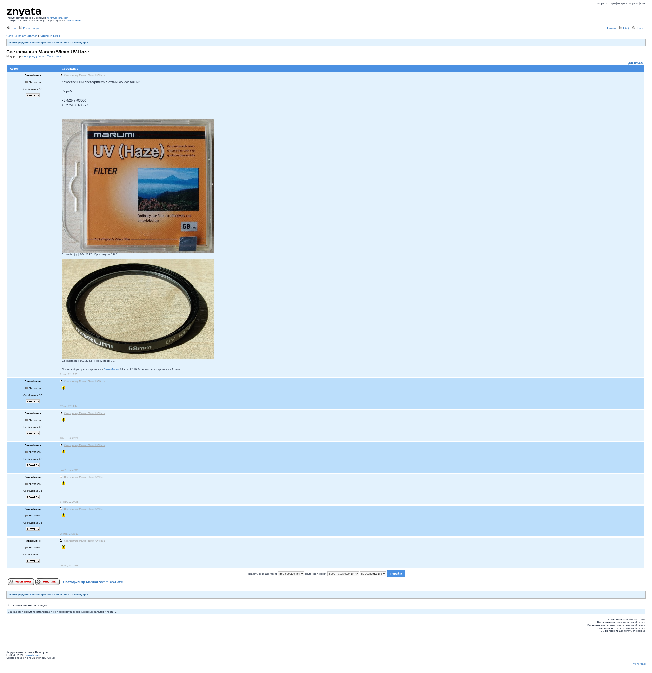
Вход (13, 28)
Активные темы (50, 35)
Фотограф (639, 663)
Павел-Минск (111, 369)
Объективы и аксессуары (71, 42)
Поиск (639, 28)
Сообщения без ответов (21, 35)
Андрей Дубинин (34, 56)
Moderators (54, 56)
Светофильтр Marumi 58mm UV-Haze (93, 582)
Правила (611, 28)
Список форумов (18, 42)
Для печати (636, 63)
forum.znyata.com (57, 17)
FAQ (625, 28)
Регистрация (30, 28)
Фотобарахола (41, 42)
